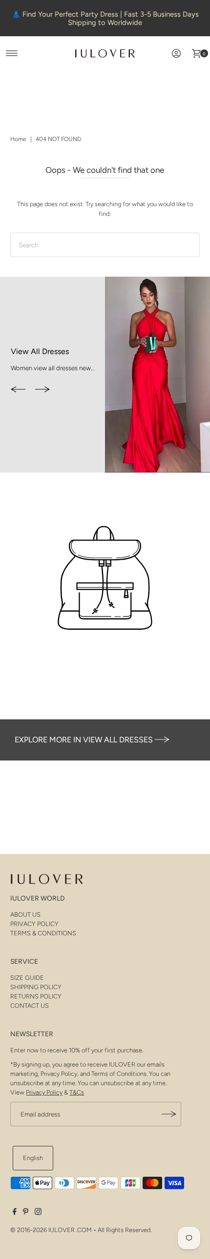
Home (18, 139)
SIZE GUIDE (27, 977)
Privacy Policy (44, 1092)
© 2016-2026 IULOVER (42, 1230)
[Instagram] (38, 1213)
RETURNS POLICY (36, 996)
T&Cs (76, 1092)
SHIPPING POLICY (36, 987)
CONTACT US (29, 1005)
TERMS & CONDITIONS (43, 933)
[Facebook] (15, 1213)
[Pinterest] (25, 1213)
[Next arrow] (42, 390)
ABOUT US (25, 914)
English (33, 1158)
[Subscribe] (169, 1114)
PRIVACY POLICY (34, 923)
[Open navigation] (12, 53)
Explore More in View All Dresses (85, 739)
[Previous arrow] (18, 390)
